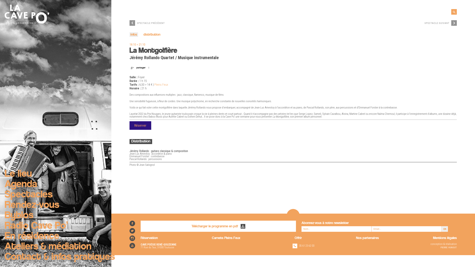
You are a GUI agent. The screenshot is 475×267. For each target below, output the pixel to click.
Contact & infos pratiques (60, 257)
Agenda (21, 184)
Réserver (140, 125)
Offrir (298, 238)
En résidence (32, 236)
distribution (151, 35)
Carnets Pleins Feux (226, 238)
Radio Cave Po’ (36, 226)
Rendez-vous (32, 205)
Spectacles (29, 195)
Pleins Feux (161, 84)
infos (133, 35)
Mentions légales (445, 238)
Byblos (19, 215)
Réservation (149, 238)
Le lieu (18, 174)
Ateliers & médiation (48, 247)
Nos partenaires (367, 238)
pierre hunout (448, 247)
